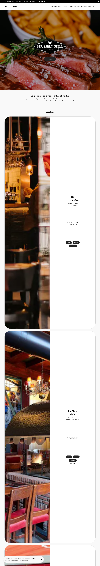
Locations (53, 6)
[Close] (41, 559)
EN (93, 6)
